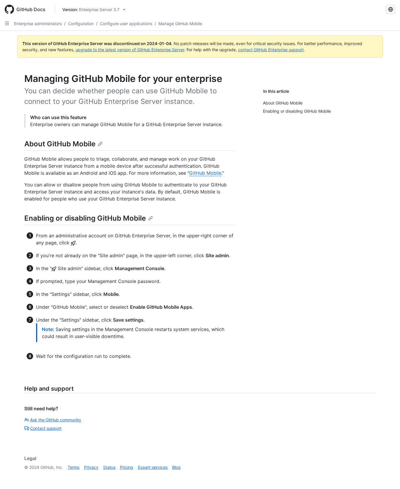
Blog (176, 467)
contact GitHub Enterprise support (271, 49)
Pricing (126, 467)
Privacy (91, 467)
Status (109, 467)
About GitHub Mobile (59, 144)
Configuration (81, 23)
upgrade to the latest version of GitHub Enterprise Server (130, 49)
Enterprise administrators (38, 23)
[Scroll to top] (387, 476)
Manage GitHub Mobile (180, 23)
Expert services (152, 467)
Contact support (45, 428)
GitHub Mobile (205, 173)
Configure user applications (126, 23)
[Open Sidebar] (7, 23)
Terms (73, 467)
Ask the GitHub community (55, 419)
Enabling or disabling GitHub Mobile (85, 218)
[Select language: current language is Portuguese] (390, 9)
